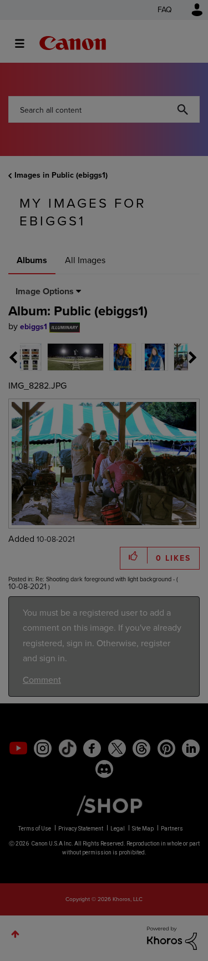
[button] (180, 393)
